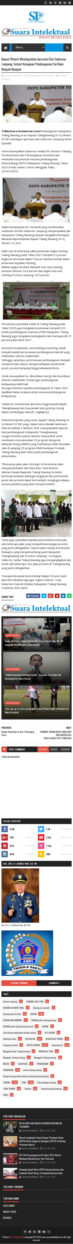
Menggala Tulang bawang (14, 1057)
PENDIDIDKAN (42, 1063)
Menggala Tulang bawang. (45, 1057)
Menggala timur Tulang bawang (16, 1051)
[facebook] (46, 3)
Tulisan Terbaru (19, 983)
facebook (65, 749)
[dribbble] (55, 3)
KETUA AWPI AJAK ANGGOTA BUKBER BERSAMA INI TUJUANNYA (40, 1125)
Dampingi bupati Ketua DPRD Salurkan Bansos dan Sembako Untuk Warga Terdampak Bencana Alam (41, 1171)
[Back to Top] (49, 1232)
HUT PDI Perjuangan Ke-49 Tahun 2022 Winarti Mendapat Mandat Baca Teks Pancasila (40, 1156)
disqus (54, 749)
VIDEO (5, 1094)
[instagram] (60, 3)
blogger (43, 749)
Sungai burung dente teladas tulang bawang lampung (26, 1076)
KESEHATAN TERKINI (54, 1038)
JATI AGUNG (50, 1032)
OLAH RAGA (23, 1063)
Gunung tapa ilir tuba (12, 1013)
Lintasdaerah (57, 1045)
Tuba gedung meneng (46, 1082)
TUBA (23, 1082)
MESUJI (6, 1063)
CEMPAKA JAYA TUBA (35, 1001)
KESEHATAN (30, 1038)
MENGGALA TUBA (46, 1051)
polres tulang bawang (32, 1069)
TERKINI (6, 1082)
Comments (54, 983)
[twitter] (50, 3)
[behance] (65, 3)
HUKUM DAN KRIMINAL (12, 1020)
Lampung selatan (10, 1045)
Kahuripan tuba (9, 1038)
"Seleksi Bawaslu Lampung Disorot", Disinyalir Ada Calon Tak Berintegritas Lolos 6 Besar (33, 676)
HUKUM (33, 1013)
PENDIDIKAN (8, 1069)
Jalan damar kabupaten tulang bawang (19, 1032)
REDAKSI (7, 1217)
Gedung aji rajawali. (41, 1007)
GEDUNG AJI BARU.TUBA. (13, 1007)
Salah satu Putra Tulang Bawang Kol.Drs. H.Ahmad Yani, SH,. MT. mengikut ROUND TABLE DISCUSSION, (34, 643)
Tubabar (27, 1088)
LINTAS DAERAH (12, 635)
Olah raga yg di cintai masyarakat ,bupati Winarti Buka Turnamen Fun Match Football (37, 710)
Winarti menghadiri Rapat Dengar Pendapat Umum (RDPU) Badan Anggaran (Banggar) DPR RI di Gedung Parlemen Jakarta (42, 1141)
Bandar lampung (10, 1001)
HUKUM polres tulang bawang (43, 1020)
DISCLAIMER (9, 1205)
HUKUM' (45, 1026)
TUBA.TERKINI (9, 1088)
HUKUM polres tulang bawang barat (18, 1026)
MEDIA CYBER (9, 1211)
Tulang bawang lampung (51, 1088)
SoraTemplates (16, 1236)
